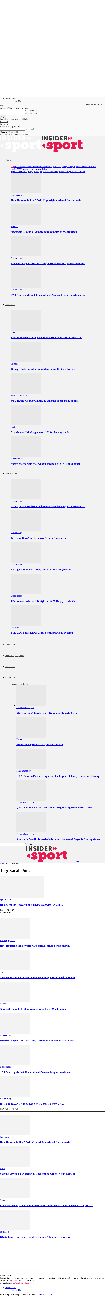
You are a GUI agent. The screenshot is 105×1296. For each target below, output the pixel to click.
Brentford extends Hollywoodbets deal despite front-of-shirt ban (46, 337)
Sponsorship (10, 304)
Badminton (26, 166)
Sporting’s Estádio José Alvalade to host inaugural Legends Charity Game (58, 839)
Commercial (5, 1200)
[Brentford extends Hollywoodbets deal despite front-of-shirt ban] (26, 330)
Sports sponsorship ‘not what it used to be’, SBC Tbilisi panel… (46, 463)
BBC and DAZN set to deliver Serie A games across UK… (43, 537)
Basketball (42, 166)
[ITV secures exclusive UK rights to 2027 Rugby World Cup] (26, 593)
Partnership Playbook (14, 655)
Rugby (31, 171)
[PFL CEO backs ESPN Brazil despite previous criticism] (26, 625)
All (12, 166)
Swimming (54, 171)
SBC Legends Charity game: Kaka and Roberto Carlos (47, 712)
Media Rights (11, 473)
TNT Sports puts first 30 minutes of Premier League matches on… (48, 295)
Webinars (4, 121)
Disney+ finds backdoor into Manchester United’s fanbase (43, 369)
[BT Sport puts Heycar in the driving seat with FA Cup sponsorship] (22, 897)
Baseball (34, 166)
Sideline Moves (12, 644)
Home (2, 864)
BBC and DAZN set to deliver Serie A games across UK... (32, 1103)
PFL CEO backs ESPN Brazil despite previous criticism (42, 632)
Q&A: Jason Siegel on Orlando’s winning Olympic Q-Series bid (35, 1237)
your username (31, 110)
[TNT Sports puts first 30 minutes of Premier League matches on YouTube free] (26, 287)
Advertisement (17, 458)
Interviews (4, 1232)
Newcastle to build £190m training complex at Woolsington (44, 231)
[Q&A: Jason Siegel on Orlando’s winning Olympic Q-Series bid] (15, 1229)
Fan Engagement (18, 195)
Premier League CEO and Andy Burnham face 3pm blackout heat (48, 263)
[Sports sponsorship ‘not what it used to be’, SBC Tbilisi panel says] (26, 456)
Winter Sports (79, 171)
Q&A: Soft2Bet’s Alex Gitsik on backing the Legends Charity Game (54, 807)
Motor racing (28, 169)
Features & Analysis (25, 707)
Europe (19, 739)
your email (29, 129)
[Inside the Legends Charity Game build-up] (31, 737)
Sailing (37, 171)
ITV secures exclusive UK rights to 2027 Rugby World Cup (44, 601)
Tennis (62, 171)
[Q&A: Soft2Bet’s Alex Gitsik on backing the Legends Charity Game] (31, 800)
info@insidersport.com (20, 1283)
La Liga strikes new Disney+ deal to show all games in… (42, 569)
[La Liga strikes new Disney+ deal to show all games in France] (26, 562)
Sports (8, 160)
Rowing (24, 171)
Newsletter (10, 666)
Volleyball (69, 171)
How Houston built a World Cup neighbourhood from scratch (46, 200)
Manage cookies (46, 1295)
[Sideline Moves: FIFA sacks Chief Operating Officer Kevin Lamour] (15, 969)
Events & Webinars (19, 395)
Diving (70, 166)
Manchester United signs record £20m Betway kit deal (41, 432)
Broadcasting (16, 258)
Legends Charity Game (21, 684)
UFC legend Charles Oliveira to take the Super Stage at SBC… (46, 400)
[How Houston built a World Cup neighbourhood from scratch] (26, 192)
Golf (88, 166)
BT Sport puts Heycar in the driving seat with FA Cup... (31, 904)
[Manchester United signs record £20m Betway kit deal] (26, 424)
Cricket (57, 166)
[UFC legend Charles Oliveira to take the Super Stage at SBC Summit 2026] (26, 393)
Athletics (17, 166)
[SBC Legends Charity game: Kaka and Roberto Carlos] (31, 705)
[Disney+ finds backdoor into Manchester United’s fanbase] (26, 361)
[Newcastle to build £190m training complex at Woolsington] (26, 224)
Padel (18, 171)
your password (31, 113)
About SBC (10, 98)
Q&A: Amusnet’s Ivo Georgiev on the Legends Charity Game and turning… (59, 776)
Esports (76, 166)
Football (82, 166)
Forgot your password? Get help (14, 119)
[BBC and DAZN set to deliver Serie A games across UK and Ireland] (26, 530)
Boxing (50, 166)
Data (13, 638)
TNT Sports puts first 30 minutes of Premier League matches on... (36, 1072)
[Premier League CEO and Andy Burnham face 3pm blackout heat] (26, 256)
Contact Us (16, 101)
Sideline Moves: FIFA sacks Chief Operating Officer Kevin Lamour (37, 977)
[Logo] (21, 151)
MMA (20, 169)
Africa (2, 972)
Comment (15, 627)
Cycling (63, 166)
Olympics (38, 169)
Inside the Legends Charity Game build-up (40, 744)
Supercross (44, 171)
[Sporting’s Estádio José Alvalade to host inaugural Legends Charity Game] (31, 831)
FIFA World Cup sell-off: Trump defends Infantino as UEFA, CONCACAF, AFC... (46, 1205)
